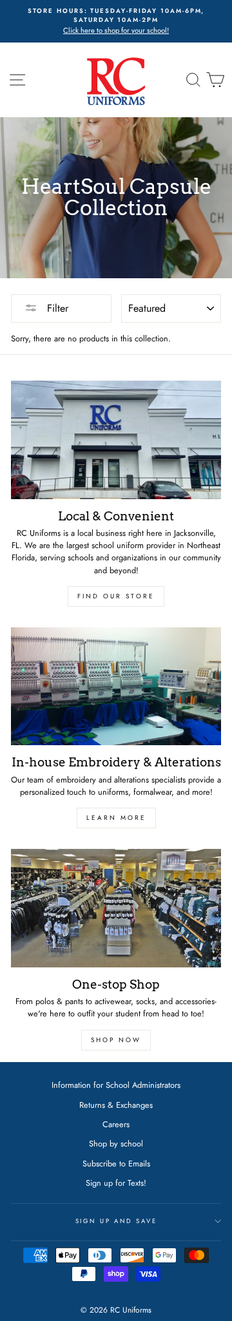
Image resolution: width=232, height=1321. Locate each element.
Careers (116, 1124)
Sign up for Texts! (116, 1183)
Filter (56, 308)
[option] (116, 21)
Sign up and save (116, 1221)
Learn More (116, 817)
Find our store (116, 596)
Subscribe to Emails (116, 1163)
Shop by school (116, 1143)
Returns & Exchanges (116, 1105)
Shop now (116, 1040)
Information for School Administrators (116, 1085)
